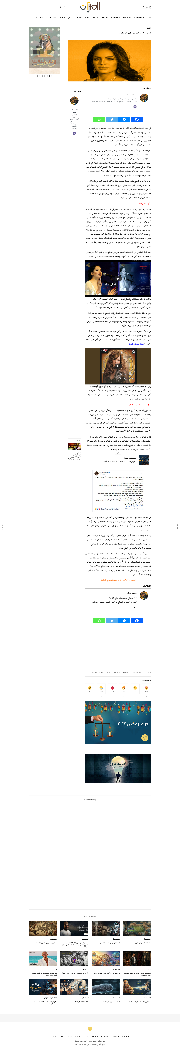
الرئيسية (119, 672)
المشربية (104, 1036)
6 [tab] (40, 76)
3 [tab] (47, 76)
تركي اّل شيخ (107, 672)
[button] (118, 780)
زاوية (70, 1036)
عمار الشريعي (94, 672)
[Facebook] (137, 119)
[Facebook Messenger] (124, 119)
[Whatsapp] (99, 119)
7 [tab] (37, 76)
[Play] (118, 278)
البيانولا (95, 1036)
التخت (149, 28)
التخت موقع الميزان (127, 672)
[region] (118, 768)
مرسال (53, 1036)
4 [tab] (44, 76)
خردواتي (125, 458)
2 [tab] (49, 76)
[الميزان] (90, 7)
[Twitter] (112, 119)
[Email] (135, 106)
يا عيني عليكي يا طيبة (136, 344)
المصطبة (132, 458)
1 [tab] (51, 76)
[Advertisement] (118, 646)
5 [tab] (42, 76)
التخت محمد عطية (137, 672)
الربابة (77, 1036)
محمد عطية (74, 106)
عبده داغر (101, 672)
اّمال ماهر (113, 672)
